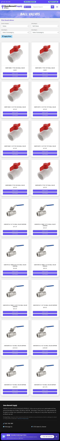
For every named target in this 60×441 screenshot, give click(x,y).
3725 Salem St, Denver (39, 427)
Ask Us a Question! (30, 1)
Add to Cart (15, 73)
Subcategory (34, 23)
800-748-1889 (9, 423)
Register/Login (53, 1)
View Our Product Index (23, 418)
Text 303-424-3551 (48, 436)
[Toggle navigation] (57, 6)
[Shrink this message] (56, 436)
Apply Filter (7, 36)
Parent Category (5, 23)
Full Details (15, 76)
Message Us (8, 427)
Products (27, 7)
